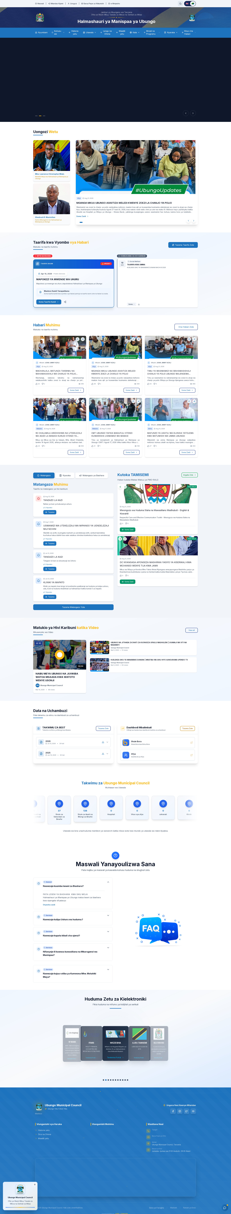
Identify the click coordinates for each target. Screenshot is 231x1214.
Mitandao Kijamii (57, 4)
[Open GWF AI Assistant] (224, 1207)
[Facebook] (173, 1111)
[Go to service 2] (105, 1080)
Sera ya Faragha (156, 1208)
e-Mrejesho (115, 4)
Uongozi (73, 4)
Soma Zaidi (83, 220)
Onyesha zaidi (49, 905)
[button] (72, 893)
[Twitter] (186, 1111)
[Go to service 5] (113, 1080)
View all (192, 630)
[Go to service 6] (115, 1080)
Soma (130, 304)
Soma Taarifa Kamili (47, 302)
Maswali (41, 4)
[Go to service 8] (120, 1080)
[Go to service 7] (118, 1080)
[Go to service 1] (103, 1080)
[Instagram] (179, 1111)
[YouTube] (193, 1111)
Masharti (173, 1208)
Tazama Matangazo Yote (73, 607)
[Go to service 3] (108, 1080)
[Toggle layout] (34, 1185)
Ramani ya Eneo (189, 1208)
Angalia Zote (188, 475)
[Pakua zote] (103, 742)
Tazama (51, 512)
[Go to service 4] (110, 1080)
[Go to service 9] (123, 1080)
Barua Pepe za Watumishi (94, 4)
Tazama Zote (103, 728)
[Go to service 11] (127, 1080)
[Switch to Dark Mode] (180, 3)
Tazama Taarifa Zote (184, 245)
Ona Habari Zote (186, 327)
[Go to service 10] (125, 1080)
